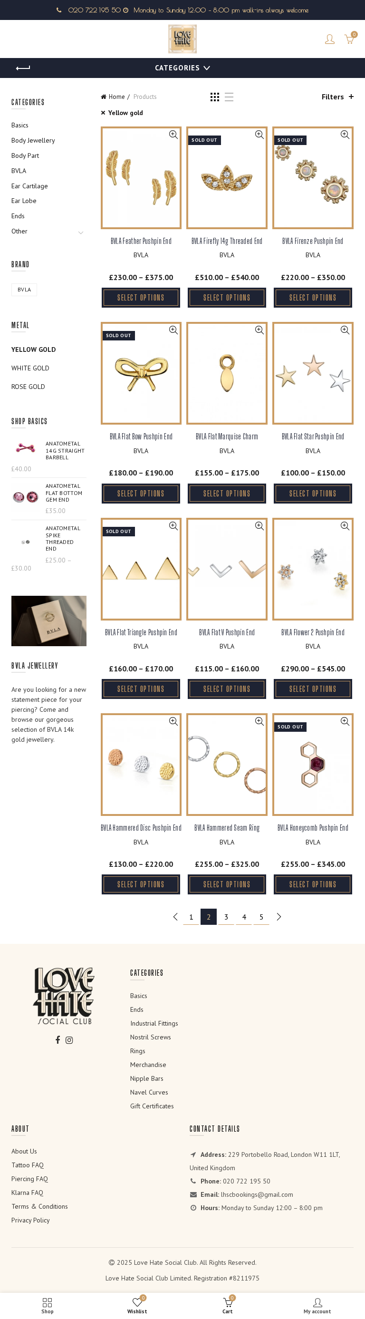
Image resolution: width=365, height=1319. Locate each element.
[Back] (23, 68)
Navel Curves (149, 1092)
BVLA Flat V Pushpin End (227, 632)
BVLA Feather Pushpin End (141, 240)
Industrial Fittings (154, 1023)
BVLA (141, 255)
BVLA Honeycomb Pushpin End (313, 827)
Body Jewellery (33, 140)
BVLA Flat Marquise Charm (227, 436)
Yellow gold (125, 112)
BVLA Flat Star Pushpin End (313, 436)
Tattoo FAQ (27, 1165)
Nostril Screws (150, 1037)
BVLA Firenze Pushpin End (312, 240)
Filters (333, 96)
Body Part (25, 155)
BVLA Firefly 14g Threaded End (227, 240)
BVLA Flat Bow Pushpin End (141, 436)
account (330, 39)
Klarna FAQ (27, 1192)
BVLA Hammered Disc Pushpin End (141, 827)
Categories (177, 67)
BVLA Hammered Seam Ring (226, 827)
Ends (18, 216)
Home (117, 97)
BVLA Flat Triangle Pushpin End (141, 632)
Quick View (173, 134)
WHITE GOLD (30, 368)
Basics (20, 125)
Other (19, 231)
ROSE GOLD (28, 386)
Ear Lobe (24, 200)
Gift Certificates (152, 1106)
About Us (24, 1151)
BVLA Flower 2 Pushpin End (313, 632)
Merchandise (148, 1064)
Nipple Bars (146, 1078)
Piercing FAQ (29, 1178)
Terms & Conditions (39, 1206)
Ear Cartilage (29, 186)
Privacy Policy (30, 1220)
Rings (137, 1051)
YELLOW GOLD (33, 349)
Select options (140, 297)
